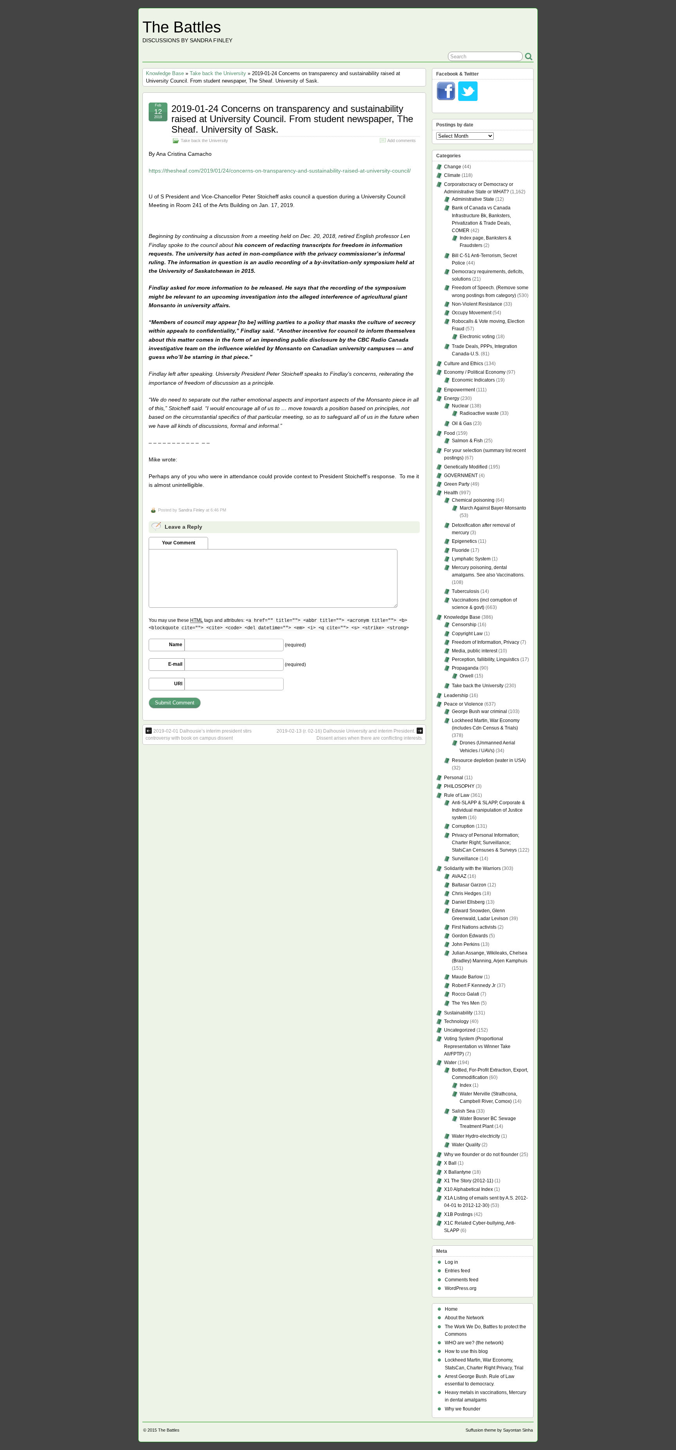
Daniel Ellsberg (468, 902)
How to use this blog (466, 1351)
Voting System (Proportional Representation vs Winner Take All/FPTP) (477, 1046)
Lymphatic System (471, 559)
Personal (453, 777)
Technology (456, 1021)
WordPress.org (460, 1288)
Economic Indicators (473, 380)
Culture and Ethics (463, 363)
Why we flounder (462, 1409)
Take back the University (218, 73)
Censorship (464, 624)
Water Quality (466, 1144)
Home (451, 1309)
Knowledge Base (165, 73)
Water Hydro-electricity (476, 1136)
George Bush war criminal (479, 711)
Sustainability (458, 1013)
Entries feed (457, 1270)
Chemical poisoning (473, 500)
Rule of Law (456, 795)
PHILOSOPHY (459, 786)
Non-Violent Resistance (477, 304)
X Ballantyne (457, 1172)
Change (452, 166)
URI (178, 683)
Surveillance (465, 858)
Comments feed (461, 1279)
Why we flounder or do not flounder (481, 1154)
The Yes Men (466, 1003)
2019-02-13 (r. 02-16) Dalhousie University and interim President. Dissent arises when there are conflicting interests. (350, 734)
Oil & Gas (462, 423)
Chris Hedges (466, 893)
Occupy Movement (471, 312)
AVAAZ (459, 876)
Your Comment (178, 543)
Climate (452, 175)
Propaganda (465, 668)
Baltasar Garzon (469, 885)
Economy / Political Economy (474, 372)
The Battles (181, 27)
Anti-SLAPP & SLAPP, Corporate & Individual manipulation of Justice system (488, 810)
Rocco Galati (465, 994)
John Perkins (466, 944)
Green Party (456, 484)
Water (450, 1062)
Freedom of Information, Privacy (485, 642)
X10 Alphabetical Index (468, 1189)
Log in (451, 1262)
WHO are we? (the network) (474, 1343)
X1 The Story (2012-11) (468, 1180)
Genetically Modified (465, 467)
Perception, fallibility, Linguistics (485, 659)
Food (449, 433)
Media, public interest (474, 651)
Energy (451, 398)
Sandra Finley (191, 510)
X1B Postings (458, 1214)
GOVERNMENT (461, 475)
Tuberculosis (465, 591)
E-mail (175, 664)
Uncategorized (459, 1030)
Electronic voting (477, 336)
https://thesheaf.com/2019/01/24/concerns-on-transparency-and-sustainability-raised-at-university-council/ (280, 171)
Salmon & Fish (467, 440)
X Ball (450, 1163)
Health (451, 492)
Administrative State (473, 199)
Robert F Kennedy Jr (474, 985)
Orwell (466, 676)
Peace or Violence (463, 704)
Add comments (401, 140)
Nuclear (460, 406)
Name (175, 644)
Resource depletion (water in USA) (489, 760)
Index (465, 1085)
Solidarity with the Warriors (472, 868)
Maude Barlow (467, 977)
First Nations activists (474, 927)
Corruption (463, 826)
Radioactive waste (479, 413)
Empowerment (459, 390)
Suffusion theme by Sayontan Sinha (499, 1430)
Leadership (456, 695)
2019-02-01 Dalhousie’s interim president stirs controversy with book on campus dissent (199, 734)
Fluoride (460, 550)
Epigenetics (464, 541)
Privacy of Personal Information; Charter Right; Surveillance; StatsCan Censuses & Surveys (485, 842)
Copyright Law (467, 633)
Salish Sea (463, 1111)
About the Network (464, 1317)
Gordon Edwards (470, 935)
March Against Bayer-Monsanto (493, 508)
